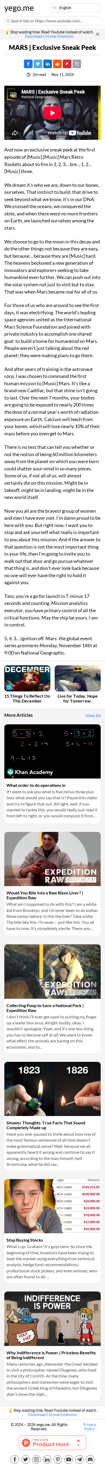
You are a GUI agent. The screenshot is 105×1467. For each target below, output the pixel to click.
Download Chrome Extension (49, 36)
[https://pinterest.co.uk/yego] (58, 1459)
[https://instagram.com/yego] (36, 1459)
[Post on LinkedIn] (47, 64)
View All (93, 715)
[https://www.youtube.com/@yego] (68, 1459)
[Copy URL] (76, 64)
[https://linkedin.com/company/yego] (47, 1459)
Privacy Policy (89, 1427)
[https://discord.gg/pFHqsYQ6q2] (90, 1459)
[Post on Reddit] (57, 64)
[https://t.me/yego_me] (79, 1459)
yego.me (17, 7)
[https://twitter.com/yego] (25, 1459)
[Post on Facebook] (28, 64)
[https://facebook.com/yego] (14, 1459)
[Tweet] (38, 64)
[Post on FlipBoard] (67, 64)
